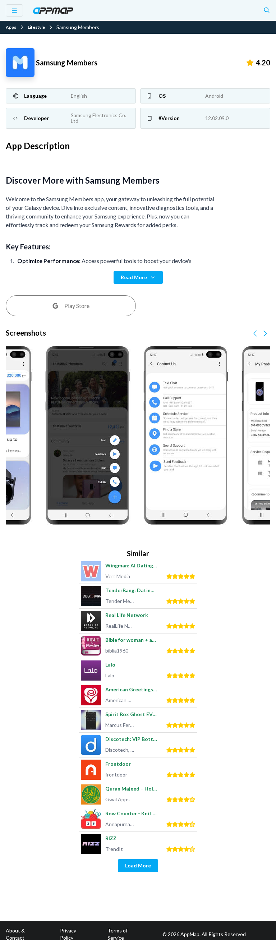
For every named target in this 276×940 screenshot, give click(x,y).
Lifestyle (36, 27)
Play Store (76, 305)
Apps (11, 27)
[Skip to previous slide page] (255, 333)
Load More (138, 865)
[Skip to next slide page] (265, 333)
